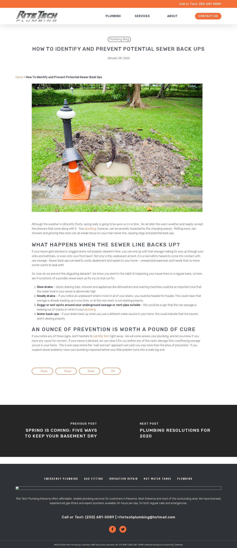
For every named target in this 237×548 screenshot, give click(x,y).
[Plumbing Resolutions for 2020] (177, 431)
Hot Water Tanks (157, 478)
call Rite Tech (101, 336)
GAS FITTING (93, 478)
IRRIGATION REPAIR (123, 478)
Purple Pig (168, 544)
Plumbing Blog (119, 39)
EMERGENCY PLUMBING (61, 478)
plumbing (90, 228)
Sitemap (179, 544)
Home (19, 77)
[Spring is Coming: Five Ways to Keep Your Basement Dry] (59, 431)
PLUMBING (185, 478)
